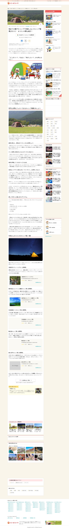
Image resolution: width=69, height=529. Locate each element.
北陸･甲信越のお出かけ (20, 502)
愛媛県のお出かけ (49, 509)
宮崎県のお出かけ (57, 509)
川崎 (55, 123)
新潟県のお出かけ (19, 506)
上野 (51, 132)
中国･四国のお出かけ (49, 502)
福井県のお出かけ (19, 509)
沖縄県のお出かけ (57, 512)
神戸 (48, 123)
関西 (15, 490)
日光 (48, 130)
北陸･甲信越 (31, 490)
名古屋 (56, 121)
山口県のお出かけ (49, 506)
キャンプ (12, 482)
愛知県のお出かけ (35, 503)
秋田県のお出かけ (10, 508)
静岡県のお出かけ (35, 507)
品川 (55, 130)
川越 (56, 136)
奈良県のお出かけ (42, 507)
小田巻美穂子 (28, 26)
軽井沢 (52, 138)
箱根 (51, 130)
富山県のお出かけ (19, 508)
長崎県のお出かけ (57, 506)
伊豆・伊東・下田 (50, 136)
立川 (48, 132)
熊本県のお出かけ (57, 507)
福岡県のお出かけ (57, 503)
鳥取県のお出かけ (49, 507)
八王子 (52, 134)
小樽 (48, 140)
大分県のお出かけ (57, 508)
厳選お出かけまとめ (19, 482)
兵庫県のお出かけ (42, 506)
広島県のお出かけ (49, 503)
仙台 (51, 121)
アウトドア (26, 482)
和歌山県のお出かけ (42, 508)
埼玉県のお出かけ (28, 507)
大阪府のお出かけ (42, 503)
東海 (19, 490)
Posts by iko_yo (48, 236)
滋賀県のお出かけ (42, 509)
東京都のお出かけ (28, 503)
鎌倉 (48, 134)
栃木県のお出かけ (28, 509)
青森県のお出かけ (10, 506)
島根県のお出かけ (49, 508)
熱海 (55, 132)
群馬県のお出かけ (28, 508)
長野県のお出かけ (19, 503)
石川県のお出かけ (19, 507)
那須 (48, 125)
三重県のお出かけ (35, 506)
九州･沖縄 (12, 492)
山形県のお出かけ (10, 509)
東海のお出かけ (35, 502)
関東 (11, 490)
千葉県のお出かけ (28, 506)
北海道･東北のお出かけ (11, 502)
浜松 (48, 138)
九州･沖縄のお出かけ (57, 502)
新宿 (51, 123)
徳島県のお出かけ (49, 513)
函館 (56, 138)
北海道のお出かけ (10, 503)
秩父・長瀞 (53, 125)
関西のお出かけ (41, 502)
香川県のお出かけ (49, 512)
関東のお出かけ (27, 502)
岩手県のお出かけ (10, 507)
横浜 (48, 121)
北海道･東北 (24, 490)
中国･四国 (36, 490)
